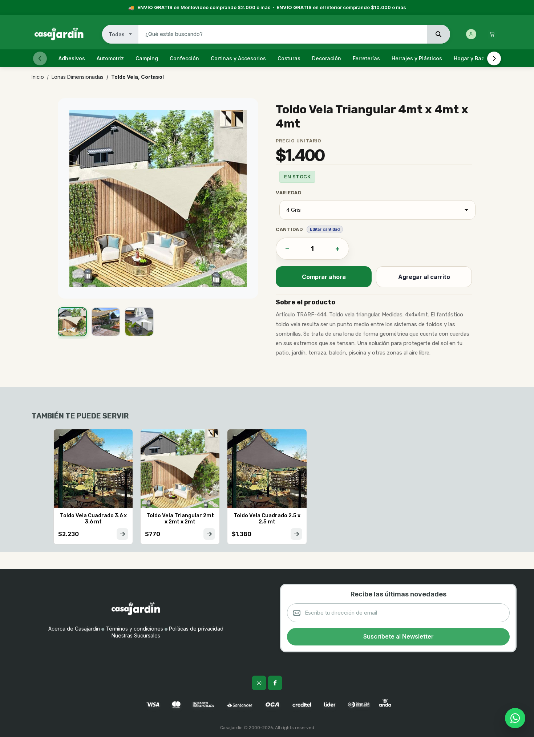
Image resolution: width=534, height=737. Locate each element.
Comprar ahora (324, 276)
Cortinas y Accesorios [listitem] (238, 58)
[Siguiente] (494, 58)
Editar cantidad (325, 229)
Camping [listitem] (146, 58)
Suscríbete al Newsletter (398, 636)
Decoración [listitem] (326, 58)
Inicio (38, 77)
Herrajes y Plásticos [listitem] (417, 58)
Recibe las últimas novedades (398, 594)
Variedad (289, 192)
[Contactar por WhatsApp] (515, 718)
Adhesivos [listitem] (71, 58)
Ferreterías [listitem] (366, 58)
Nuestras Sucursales (136, 635)
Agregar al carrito (424, 276)
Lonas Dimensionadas (78, 77)
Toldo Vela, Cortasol (137, 77)
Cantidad (289, 229)
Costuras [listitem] (289, 58)
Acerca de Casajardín (74, 628)
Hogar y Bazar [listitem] (471, 58)
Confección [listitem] (184, 58)
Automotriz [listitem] (110, 58)
